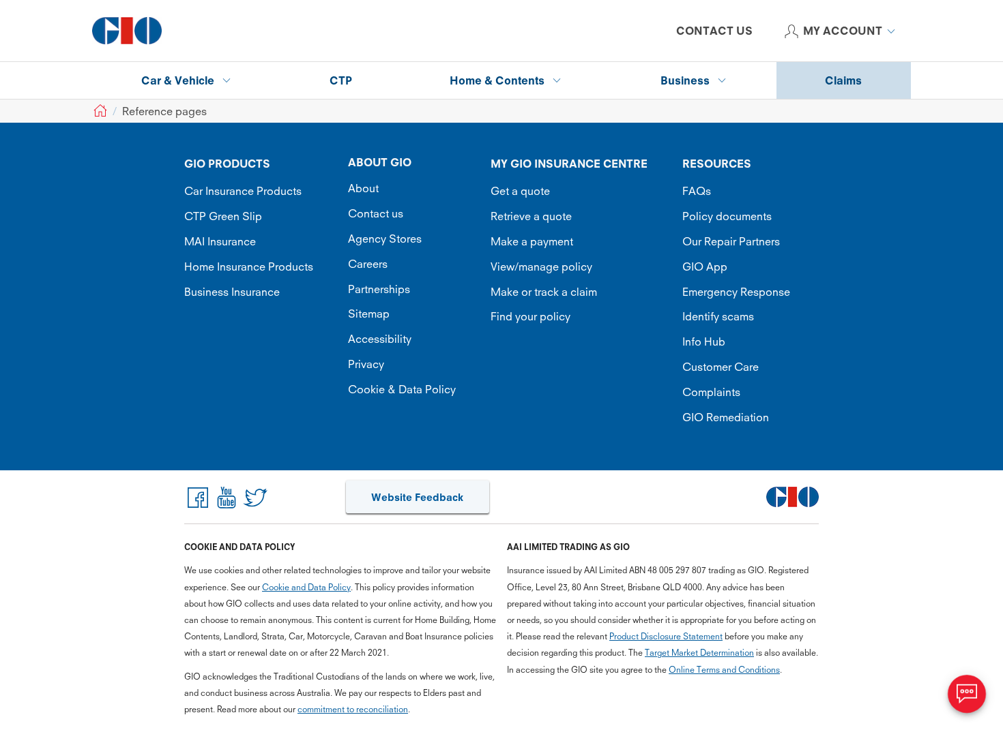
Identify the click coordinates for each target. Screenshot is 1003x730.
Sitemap (369, 313)
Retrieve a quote (531, 216)
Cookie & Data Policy (402, 389)
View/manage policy (541, 266)
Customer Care (720, 367)
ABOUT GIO (379, 162)
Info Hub (703, 341)
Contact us (375, 213)
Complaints (711, 392)
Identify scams (718, 316)
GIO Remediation (725, 417)
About (363, 188)
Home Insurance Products (248, 266)
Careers (368, 264)
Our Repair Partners (731, 241)
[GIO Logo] (127, 30)
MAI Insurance (220, 241)
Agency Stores (385, 238)
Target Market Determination (699, 653)
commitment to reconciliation (352, 709)
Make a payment (532, 241)
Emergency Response (736, 292)
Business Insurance (232, 292)
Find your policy (530, 316)
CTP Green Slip (223, 216)
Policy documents (727, 216)
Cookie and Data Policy (306, 587)
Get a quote (520, 191)
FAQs (696, 191)
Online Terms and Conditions (724, 670)
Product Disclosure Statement (666, 636)
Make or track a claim (544, 292)
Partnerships (379, 289)
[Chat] (967, 694)
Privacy (366, 364)
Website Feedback (417, 497)
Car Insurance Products (243, 191)
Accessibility (379, 339)
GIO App (704, 266)
